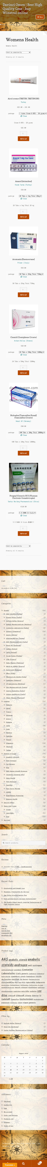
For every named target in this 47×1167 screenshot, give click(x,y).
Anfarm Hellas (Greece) (15, 621)
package (11, 113)
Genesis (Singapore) (13, 631)
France (8, 712)
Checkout (7, 1101)
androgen (20, 965)
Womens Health (11, 799)
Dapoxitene (30, 976)
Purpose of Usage (14, 24)
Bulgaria (9, 705)
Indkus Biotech (11, 649)
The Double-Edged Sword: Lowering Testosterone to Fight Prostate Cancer (22, 903)
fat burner (24, 979)
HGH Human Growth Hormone (16, 771)
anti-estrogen (35, 965)
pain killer (25, 991)
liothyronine (40, 982)
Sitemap (7, 1122)
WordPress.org (6, 935)
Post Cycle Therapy (13, 789)
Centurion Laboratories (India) (17, 628)
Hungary (9, 722)
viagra (20, 1003)
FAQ (5, 1108)
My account (8, 1112)
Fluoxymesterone (34, 980)
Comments (6, 933)
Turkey (8, 750)
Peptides (9, 785)
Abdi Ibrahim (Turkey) (14, 614)
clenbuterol (32, 974)
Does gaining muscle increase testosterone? (20, 899)
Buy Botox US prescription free (15, 895)
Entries (5, 931)
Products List (8, 1119)
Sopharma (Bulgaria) (13, 680)
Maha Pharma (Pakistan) (15, 663)
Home (3, 24)
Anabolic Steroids (12, 757)
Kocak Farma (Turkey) (14, 656)
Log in (3, 928)
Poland (8, 740)
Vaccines (7, 820)
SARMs (8, 792)
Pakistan (9, 736)
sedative (33, 991)
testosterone (26, 999)
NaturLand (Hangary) (14, 670)
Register (4, 926)
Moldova (9, 733)
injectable (30, 982)
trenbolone (13, 1003)
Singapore (9, 743)
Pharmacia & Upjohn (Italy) (16, 677)
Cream (8, 810)
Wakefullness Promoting (14, 796)
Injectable (10, 813)
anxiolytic (17, 970)
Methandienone (15, 985)
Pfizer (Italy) (10, 673)
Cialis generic (22, 973)
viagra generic (29, 1002)
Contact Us (8, 1105)
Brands (6, 610)
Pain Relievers (11, 782)
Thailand (9, 747)
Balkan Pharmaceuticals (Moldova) (18, 624)
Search (23, 1163)
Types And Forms (10, 806)
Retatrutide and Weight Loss (14, 888)
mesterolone (5, 985)
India (8, 726)
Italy (8, 729)
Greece (8, 719)
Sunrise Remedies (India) (15, 691)
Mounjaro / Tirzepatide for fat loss (16, 892)
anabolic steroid (18, 960)
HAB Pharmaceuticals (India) (17, 642)
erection (15, 979)
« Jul (11, 1079)
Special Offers (9, 803)
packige (11, 196)
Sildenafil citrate (23, 995)
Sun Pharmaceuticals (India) (16, 687)
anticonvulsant (7, 970)
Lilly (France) (11, 659)
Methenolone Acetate (36, 985)
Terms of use (8, 1126)
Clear (25, 116)
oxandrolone (17, 992)
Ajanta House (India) (14, 617)
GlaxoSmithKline (7, 982)
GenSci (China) (11, 635)
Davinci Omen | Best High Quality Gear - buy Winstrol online (22, 9)
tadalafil (5, 999)
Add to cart (23, 139)
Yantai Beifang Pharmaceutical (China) (18, 1030)
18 (10, 1070)
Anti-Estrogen (11, 761)
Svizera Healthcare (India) (16, 694)
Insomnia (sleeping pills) (15, 775)
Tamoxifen (15, 999)
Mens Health (10, 778)
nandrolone (32, 987)
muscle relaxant (21, 987)
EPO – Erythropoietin (24, 867)
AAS (4, 959)
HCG (7, 768)
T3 (40, 996)
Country (7, 701)
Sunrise (35, 995)
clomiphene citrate (18, 976)
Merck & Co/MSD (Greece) (15, 666)
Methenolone (24, 985)
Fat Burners (10, 764)
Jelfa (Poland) (11, 652)
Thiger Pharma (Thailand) (15, 698)
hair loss (18, 982)
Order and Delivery (11, 1115)
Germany (9, 715)
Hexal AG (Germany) (13, 645)
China (8, 708)
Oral (7, 817)
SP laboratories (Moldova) (15, 684)
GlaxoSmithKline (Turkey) (15, 638)
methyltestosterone (7, 988)
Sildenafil (11, 996)
